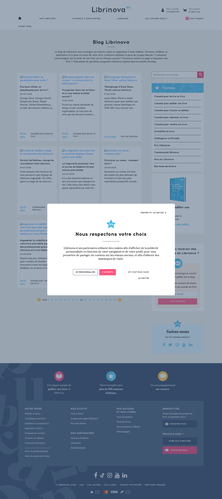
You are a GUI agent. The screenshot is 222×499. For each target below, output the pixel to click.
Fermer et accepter (153, 213)
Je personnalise (85, 272)
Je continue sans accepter (138, 275)
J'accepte (107, 272)
